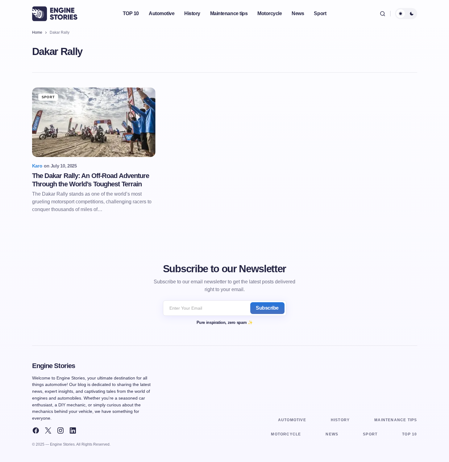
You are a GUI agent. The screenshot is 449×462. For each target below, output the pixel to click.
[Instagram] (60, 430)
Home (37, 32)
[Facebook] (36, 430)
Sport (48, 97)
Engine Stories (53, 366)
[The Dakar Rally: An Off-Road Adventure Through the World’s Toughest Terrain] (94, 122)
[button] (383, 13)
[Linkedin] (73, 430)
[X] (48, 430)
